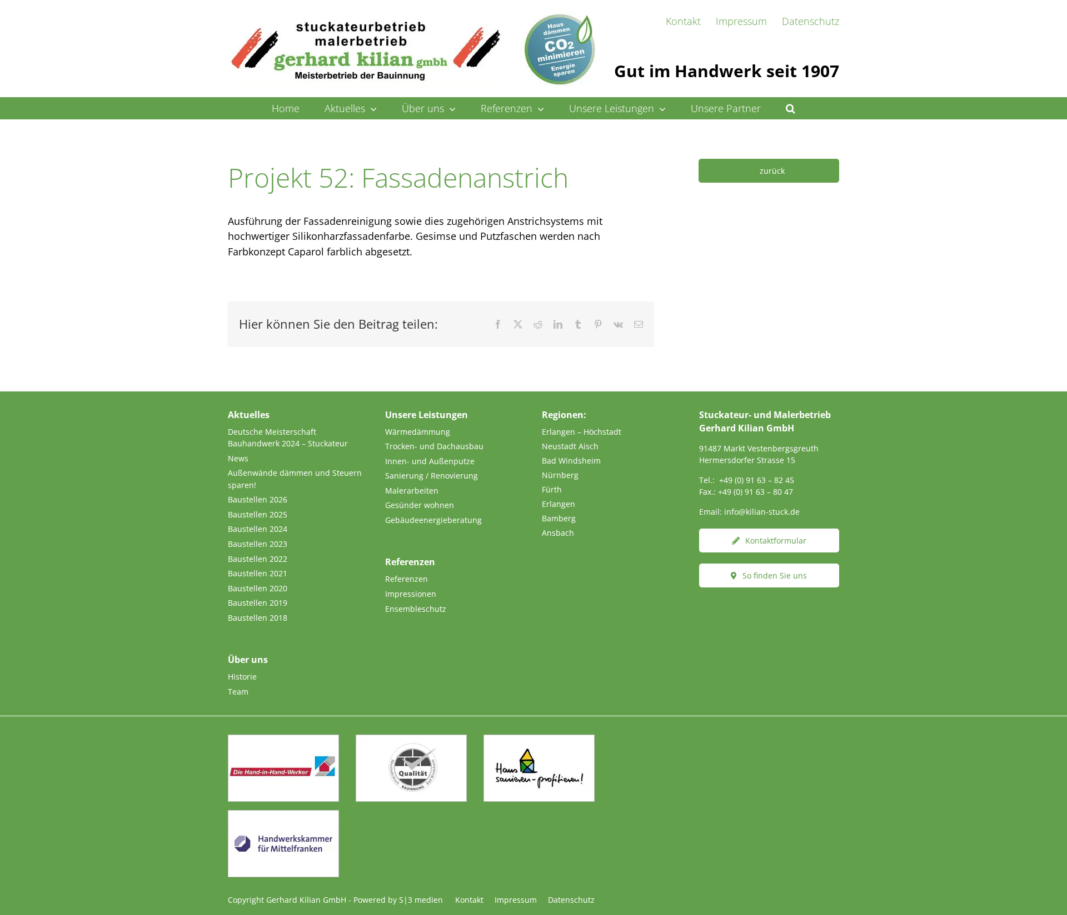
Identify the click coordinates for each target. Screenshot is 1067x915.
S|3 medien (421, 899)
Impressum (516, 899)
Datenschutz (571, 899)
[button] (791, 108)
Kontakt (469, 899)
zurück (772, 170)
